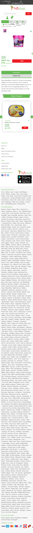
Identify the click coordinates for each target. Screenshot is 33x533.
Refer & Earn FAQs (6, 168)
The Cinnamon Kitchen (19, 429)
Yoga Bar (4, 361)
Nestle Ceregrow (11, 384)
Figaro (3, 494)
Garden (22, 388)
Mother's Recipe (10, 457)
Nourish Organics (7, 329)
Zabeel (23, 453)
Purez (25, 225)
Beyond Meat (22, 408)
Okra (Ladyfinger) (6, 202)
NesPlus (3, 386)
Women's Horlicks (14, 246)
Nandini (29, 254)
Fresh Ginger (24, 194)
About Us (4, 145)
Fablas (14, 223)
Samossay (14, 496)
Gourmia (4, 374)
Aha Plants (26, 431)
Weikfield (9, 280)
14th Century (19, 219)
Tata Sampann (21, 327)
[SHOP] (5, 21)
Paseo (3, 244)
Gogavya (27, 486)
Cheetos (13, 244)
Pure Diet (12, 313)
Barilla (13, 427)
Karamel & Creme (22, 475)
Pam (8, 341)
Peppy (14, 209)
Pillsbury (3, 323)
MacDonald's (5, 449)
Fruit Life (12, 233)
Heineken (23, 227)
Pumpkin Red (21, 204)
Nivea (9, 378)
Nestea (17, 508)
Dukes (28, 319)
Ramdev (14, 280)
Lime (17, 194)
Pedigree (4, 417)
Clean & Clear (5, 412)
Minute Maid (5, 302)
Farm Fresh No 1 (11, 343)
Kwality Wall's (24, 443)
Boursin (12, 506)
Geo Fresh (10, 467)
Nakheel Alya (12, 355)
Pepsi (23, 315)
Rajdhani (26, 378)
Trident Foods (10, 410)
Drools (26, 217)
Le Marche (19, 392)
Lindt (28, 292)
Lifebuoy (29, 429)
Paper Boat (9, 490)
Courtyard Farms (7, 223)
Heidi (12, 368)
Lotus (27, 384)
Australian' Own (25, 351)
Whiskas (26, 465)
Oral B (17, 479)
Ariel (20, 488)
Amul (9, 374)
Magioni (26, 459)
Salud (12, 262)
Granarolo (28, 437)
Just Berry (24, 449)
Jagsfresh (29, 327)
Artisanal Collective (12, 386)
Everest (20, 473)
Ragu (28, 262)
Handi (26, 364)
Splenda (20, 412)
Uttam (3, 384)
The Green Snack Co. (18, 417)
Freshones (4, 508)
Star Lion (8, 494)
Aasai (8, 235)
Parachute (4, 392)
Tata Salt (21, 486)
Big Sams (21, 215)
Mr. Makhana (18, 368)
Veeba (7, 233)
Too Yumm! (12, 252)
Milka (3, 252)
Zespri (28, 382)
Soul (7, 313)
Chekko (28, 506)
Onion (3, 192)
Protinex (18, 506)
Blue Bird (20, 349)
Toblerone (24, 500)
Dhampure (5, 256)
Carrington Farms (14, 400)
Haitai (30, 406)
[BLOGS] (23, 21)
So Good (10, 402)
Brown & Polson (26, 504)
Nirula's (3, 294)
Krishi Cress (23, 213)
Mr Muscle (26, 250)
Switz (23, 384)
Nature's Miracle (11, 372)
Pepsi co (15, 211)
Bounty (11, 406)
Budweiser (4, 296)
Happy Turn (15, 323)
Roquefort (18, 254)
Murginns (24, 266)
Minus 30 (29, 343)
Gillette (22, 339)
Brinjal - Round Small (16, 196)
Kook (3, 439)
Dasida (9, 349)
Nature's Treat (17, 264)
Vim (18, 227)
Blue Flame (4, 248)
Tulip (15, 484)
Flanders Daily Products (21, 406)
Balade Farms (22, 231)
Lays (29, 323)
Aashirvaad (25, 396)
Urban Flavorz (22, 425)
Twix (18, 500)
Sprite (15, 345)
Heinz (3, 475)
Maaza (3, 280)
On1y (2, 488)
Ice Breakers (17, 298)
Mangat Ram (17, 439)
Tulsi (26, 484)
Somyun (21, 479)
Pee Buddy (20, 484)
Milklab (8, 244)
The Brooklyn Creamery (20, 329)
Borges (4, 298)
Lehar (21, 459)
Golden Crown (14, 469)
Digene (18, 372)
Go (15, 361)
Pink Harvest (13, 449)
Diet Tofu (18, 266)
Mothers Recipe (18, 300)
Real (2, 390)
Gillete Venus (23, 433)
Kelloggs (25, 368)
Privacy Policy (5, 154)
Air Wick (23, 455)
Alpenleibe (23, 305)
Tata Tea (23, 343)
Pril (9, 431)
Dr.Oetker (4, 309)
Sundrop (13, 443)
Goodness (20, 416)
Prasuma (10, 433)
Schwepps (23, 321)
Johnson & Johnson (23, 376)
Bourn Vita (25, 471)
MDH (18, 443)
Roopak (16, 339)
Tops (13, 473)
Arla (16, 380)
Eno (17, 305)
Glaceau (10, 292)
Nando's (20, 490)
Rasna (11, 382)
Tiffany (8, 368)
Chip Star (19, 471)
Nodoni (11, 307)
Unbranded (22, 235)
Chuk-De (19, 396)
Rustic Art (4, 378)
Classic (23, 420)
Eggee (7, 243)
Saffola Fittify (16, 398)
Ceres (23, 382)
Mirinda (24, 292)
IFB (14, 248)
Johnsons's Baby (13, 486)
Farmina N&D (6, 443)
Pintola (29, 302)
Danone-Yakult (25, 239)
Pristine (3, 341)
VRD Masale (16, 260)
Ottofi (10, 421)
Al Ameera (27, 331)
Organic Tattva (10, 221)
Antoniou (23, 508)
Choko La (14, 250)
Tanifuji (26, 416)
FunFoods (15, 482)
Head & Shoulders (20, 302)
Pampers (23, 260)
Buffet (8, 506)
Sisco (13, 364)
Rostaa (21, 323)
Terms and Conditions (7, 156)
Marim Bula (8, 288)
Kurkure (17, 427)
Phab (10, 296)
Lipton (3, 250)
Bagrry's (7, 264)
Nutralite (16, 262)
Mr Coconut (20, 223)
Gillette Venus (17, 288)
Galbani (3, 315)
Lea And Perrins (11, 498)
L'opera (26, 361)
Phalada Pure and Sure (24, 502)
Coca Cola (4, 317)
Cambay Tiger (14, 459)
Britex (19, 504)
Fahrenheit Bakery (20, 374)
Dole (17, 357)
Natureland (4, 420)
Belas (7, 423)
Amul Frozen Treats (12, 286)
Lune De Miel (5, 510)
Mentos (19, 244)
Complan (4, 347)
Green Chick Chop (17, 465)
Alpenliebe (4, 307)
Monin (3, 461)
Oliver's (11, 331)
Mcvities (9, 429)
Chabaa (9, 229)
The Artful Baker (25, 282)
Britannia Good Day (15, 394)
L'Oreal (10, 345)
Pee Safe (4, 355)
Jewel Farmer (18, 225)
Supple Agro (15, 488)
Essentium (10, 217)
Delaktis (13, 396)
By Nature (15, 274)
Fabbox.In (4, 260)
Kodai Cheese (19, 233)
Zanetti (23, 441)
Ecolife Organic (21, 447)
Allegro (10, 270)
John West (13, 412)
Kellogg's (23, 510)
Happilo (3, 445)
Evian (29, 414)
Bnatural (14, 512)
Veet (29, 280)
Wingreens (12, 290)
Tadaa (21, 221)
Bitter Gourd (16, 202)
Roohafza (10, 484)
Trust (15, 358)
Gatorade (20, 480)
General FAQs (5, 163)
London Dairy (6, 278)
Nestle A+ (4, 300)
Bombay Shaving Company (9, 502)
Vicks (10, 398)
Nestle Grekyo (5, 396)
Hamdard (15, 421)
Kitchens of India (6, 465)
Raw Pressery (27, 345)
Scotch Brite (18, 362)
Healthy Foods (13, 425)
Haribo (29, 298)
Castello (16, 319)
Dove (3, 231)
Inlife (25, 323)
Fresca (10, 388)
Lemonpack (10, 254)
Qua (28, 390)
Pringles (24, 256)
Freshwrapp (23, 284)
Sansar (17, 243)
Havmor (14, 475)
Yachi (9, 364)
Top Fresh (8, 512)
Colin (29, 300)
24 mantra (20, 361)
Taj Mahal (12, 333)
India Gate (10, 361)
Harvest (3, 274)
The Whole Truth (21, 252)
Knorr (9, 417)
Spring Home (26, 244)
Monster (16, 390)
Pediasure (9, 211)
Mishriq (13, 471)
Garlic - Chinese (26, 200)
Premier (28, 252)
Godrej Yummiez (13, 451)
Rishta (10, 248)
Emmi (18, 276)
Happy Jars (25, 358)
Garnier (12, 243)
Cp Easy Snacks (15, 351)
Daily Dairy (19, 290)
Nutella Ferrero (23, 258)
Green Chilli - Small (15, 200)
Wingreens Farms (20, 457)
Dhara (30, 276)
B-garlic (8, 250)
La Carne (11, 317)
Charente (4, 433)
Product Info (16, 75)
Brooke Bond (9, 390)
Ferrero (16, 433)
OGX (7, 262)
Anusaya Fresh (5, 496)
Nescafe (13, 278)
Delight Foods (22, 294)
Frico (9, 437)
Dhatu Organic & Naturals (8, 453)
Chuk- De (13, 463)
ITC (25, 390)
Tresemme (16, 321)
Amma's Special (24, 274)
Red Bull (10, 284)
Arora (27, 229)
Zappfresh (22, 476)
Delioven (23, 243)
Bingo (29, 305)
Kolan (19, 453)
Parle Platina (14, 404)
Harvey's (25, 488)
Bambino (4, 437)
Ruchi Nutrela (17, 292)
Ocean (15, 325)
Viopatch (16, 284)
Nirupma (10, 272)
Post (6, 252)
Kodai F (11, 258)
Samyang (7, 492)
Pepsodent (4, 451)
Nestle (26, 467)
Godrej (18, 437)
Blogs (2, 148)
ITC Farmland (5, 353)
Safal (17, 221)
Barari (22, 246)
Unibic (9, 323)
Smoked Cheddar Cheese (18, 198)
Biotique (16, 217)
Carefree (26, 451)
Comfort (11, 256)
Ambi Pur (24, 498)
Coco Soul (5, 382)
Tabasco (4, 500)
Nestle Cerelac (23, 414)
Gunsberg (8, 241)
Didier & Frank (19, 353)
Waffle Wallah (5, 366)
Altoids (15, 408)
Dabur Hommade (26, 372)
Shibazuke (4, 276)
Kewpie (27, 233)
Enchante (7, 266)
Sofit (19, 280)
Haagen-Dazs (28, 221)
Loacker (20, 325)
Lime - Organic (15, 192)
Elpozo (18, 498)
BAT (6, 319)
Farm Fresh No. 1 (20, 313)
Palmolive (23, 319)
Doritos (28, 461)
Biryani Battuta (27, 402)
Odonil (18, 239)
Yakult (3, 370)
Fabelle (3, 473)
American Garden (23, 347)
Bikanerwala (18, 256)
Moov (18, 209)
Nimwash (4, 349)
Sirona (3, 343)
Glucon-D (15, 229)
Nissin (21, 390)
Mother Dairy (20, 248)
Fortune (12, 341)
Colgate (27, 339)
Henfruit (28, 374)
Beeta (14, 327)
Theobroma (14, 235)
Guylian (14, 504)
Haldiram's (28, 223)
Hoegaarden (20, 364)
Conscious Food (7, 408)
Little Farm (18, 337)
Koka (25, 349)
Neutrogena (23, 469)
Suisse (9, 482)
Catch (18, 343)
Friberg (23, 506)
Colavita (7, 471)
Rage (25, 435)
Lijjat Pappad (27, 473)
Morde (3, 221)
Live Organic (9, 439)
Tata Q (21, 435)
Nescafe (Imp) (5, 380)
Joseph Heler (21, 296)
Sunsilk (3, 335)
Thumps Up (16, 282)
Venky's (3, 482)
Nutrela (25, 300)
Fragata (3, 357)
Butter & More (27, 490)
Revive (7, 231)
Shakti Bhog (14, 268)
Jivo (22, 467)
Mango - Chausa (25, 202)
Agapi (3, 368)
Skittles (24, 288)
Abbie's (13, 414)
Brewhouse (4, 479)
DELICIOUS (26, 412)
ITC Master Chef (26, 410)
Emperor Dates (5, 362)
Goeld (29, 329)
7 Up (12, 225)
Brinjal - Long (5, 196)
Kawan (8, 459)
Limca (21, 400)
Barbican (8, 475)
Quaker (4, 484)
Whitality (8, 335)
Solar (28, 235)
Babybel (3, 414)
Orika (3, 241)
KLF (30, 366)
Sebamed (18, 467)
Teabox (26, 463)
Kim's (10, 416)
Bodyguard (19, 463)
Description (16, 72)
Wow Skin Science (17, 335)
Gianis (25, 268)
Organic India (12, 447)
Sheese (3, 235)
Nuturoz (7, 303)
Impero (21, 217)
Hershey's (4, 272)
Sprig (24, 264)
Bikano (12, 380)
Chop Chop (12, 423)
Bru (27, 243)
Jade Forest (12, 441)
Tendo (18, 241)
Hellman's (4, 486)
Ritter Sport (11, 392)
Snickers (21, 229)
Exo (2, 337)
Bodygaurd (17, 382)
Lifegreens (21, 286)
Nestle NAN (24, 276)
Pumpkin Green (26, 196)
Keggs (7, 469)
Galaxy (13, 357)
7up (2, 264)
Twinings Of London (15, 420)
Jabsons (12, 366)
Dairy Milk (15, 215)
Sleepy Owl (27, 353)
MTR (26, 417)
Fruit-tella (5, 345)
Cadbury (4, 321)
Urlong (25, 290)
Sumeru (20, 250)
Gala (22, 427)
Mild (13, 374)
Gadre (27, 388)
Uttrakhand (4, 290)
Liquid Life (24, 394)
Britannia (26, 370)
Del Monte (19, 355)
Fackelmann (21, 237)
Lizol (15, 490)
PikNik (3, 372)
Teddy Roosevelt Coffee (14, 445)
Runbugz (4, 431)
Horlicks (3, 254)
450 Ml (3, 57)
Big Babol (15, 476)
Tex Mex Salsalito (15, 455)
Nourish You (27, 219)
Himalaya (7, 404)
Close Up (23, 262)
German (27, 307)
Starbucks (11, 309)
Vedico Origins (12, 347)
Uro (11, 264)
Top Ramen (28, 333)
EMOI (3, 246)
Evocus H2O (6, 213)
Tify (16, 473)
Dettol (19, 423)
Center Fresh (21, 307)
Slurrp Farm (18, 317)
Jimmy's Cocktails (23, 494)
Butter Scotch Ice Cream (12, 122)
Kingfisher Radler (6, 227)
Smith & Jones (23, 482)
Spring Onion (6, 198)
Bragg (17, 258)
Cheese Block (10, 239)
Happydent (18, 303)
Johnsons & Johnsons (8, 219)
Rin (15, 307)
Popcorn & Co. (17, 402)
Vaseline (10, 298)
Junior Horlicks (27, 362)
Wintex (29, 278)
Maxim (8, 351)
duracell (13, 370)
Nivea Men (14, 492)
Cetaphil (10, 319)
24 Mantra (16, 388)
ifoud (8, 315)
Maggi (3, 506)
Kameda (27, 246)
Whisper (18, 315)
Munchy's (28, 441)
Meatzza (11, 479)
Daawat (24, 298)
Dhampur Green (6, 237)
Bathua (8, 192)
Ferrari (23, 241)
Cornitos (18, 366)
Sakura (10, 300)
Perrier (9, 500)
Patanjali (20, 331)
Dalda (14, 296)
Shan (8, 414)
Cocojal (28, 315)
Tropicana (4, 388)
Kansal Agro (5, 258)
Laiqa (6, 398)
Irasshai (24, 317)
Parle (3, 303)
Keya (9, 215)
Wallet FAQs (4, 166)
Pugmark (4, 435)
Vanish (3, 211)
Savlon (26, 248)
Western (4, 364)
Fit (17, 414)
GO (29, 14)
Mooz (3, 282)
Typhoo (12, 302)
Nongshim (28, 296)
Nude (20, 421)
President (5, 416)
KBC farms (5, 331)
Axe (2, 404)
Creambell (7, 120)
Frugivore (21, 496)
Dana (18, 441)
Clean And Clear (6, 504)
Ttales (13, 266)
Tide (27, 508)
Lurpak (3, 498)
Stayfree (24, 254)
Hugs (15, 272)
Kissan (14, 227)
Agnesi (14, 500)
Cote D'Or (24, 270)
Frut (20, 211)
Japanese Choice (6, 325)
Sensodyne (10, 435)
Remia (21, 268)
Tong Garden (27, 392)
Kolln (25, 480)
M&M (7, 455)
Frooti (19, 358)
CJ (19, 449)
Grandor (25, 380)
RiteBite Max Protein (24, 492)
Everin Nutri (27, 496)
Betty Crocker (20, 333)
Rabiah (9, 209)
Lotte (14, 241)
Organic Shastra (9, 337)
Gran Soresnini (14, 213)
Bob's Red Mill (5, 225)
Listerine (7, 488)
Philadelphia (5, 480)
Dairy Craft (27, 335)
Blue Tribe (25, 366)
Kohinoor (15, 494)
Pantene (20, 345)
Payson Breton (11, 305)
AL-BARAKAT (23, 357)
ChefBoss (19, 431)
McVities (7, 268)
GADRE (13, 437)
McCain (17, 510)
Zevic (15, 311)
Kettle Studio (19, 341)
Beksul (9, 476)
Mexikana (4, 284)
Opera (12, 510)
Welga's (9, 321)
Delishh (8, 370)
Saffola (4, 217)
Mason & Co (12, 276)
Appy (16, 309)
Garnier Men (16, 270)
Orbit (16, 331)
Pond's (18, 278)
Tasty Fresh (13, 231)
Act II (23, 437)
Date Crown (27, 215)
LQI (27, 313)
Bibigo (9, 473)
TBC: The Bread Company (9, 376)
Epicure (13, 431)
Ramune (3, 209)
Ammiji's (9, 327)
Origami (25, 355)
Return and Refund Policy (8, 151)
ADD (21, 61)
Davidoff (14, 237)
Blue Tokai (9, 282)
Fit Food (9, 274)
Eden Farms (5, 394)
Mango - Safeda (11, 194)
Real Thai (24, 280)
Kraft (16, 435)
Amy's (11, 311)
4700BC (18, 410)
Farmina (23, 461)
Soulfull (19, 384)
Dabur (13, 303)
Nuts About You (22, 272)
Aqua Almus (5, 333)
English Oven (5, 463)
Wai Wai (9, 294)
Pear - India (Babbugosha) (9, 204)
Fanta (14, 416)
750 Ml (7, 125)
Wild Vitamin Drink (17, 378)
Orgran (3, 490)
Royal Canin (12, 480)
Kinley (10, 260)
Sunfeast (4, 467)
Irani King (11, 508)
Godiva (12, 353)
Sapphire (21, 309)
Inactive (23, 278)
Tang (12, 362)
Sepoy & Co (24, 209)
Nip (3, 492)
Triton (8, 357)
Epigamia (4, 476)
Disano (14, 349)
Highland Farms (26, 211)
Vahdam (14, 294)
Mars (30, 380)
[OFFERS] (12, 21)
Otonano (4, 292)
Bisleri (8, 427)
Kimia (7, 246)
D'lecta (13, 315)
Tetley (29, 482)
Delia (3, 469)
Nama (20, 380)
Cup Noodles (23, 386)
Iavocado (4, 270)
